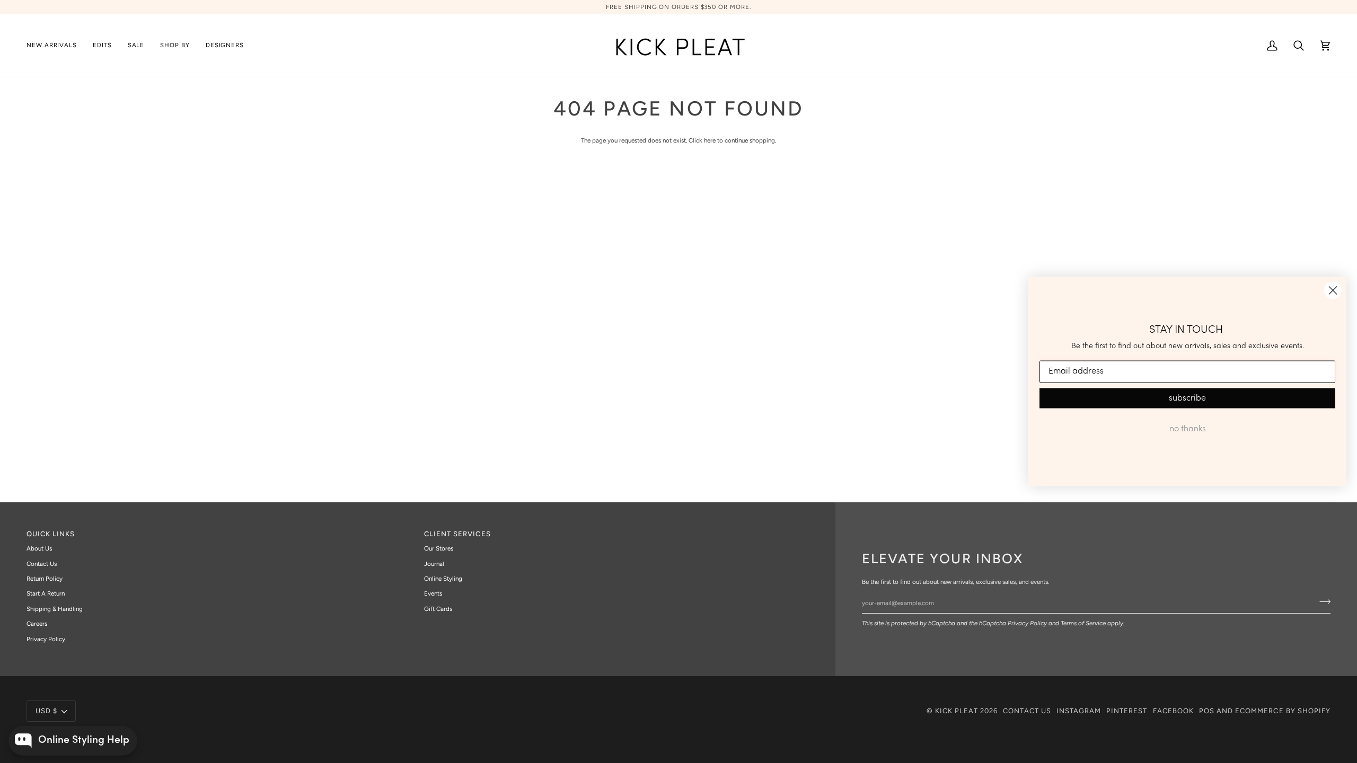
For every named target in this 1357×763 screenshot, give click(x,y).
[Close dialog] (1333, 290)
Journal (434, 563)
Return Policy (45, 578)
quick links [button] (51, 534)
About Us (39, 548)
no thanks (1187, 428)
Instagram (1078, 711)
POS (1206, 711)
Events (433, 593)
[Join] (1321, 601)
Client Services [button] (457, 534)
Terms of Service (1083, 623)
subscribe (1187, 398)
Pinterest (1126, 711)
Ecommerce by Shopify (1282, 711)
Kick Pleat (956, 711)
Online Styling (443, 578)
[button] (102, 45)
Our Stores (438, 548)
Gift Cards (438, 609)
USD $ (46, 711)
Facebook (1173, 711)
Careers (37, 623)
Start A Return (46, 593)
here (710, 140)
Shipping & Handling (55, 609)
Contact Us (42, 563)
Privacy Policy (1027, 623)
